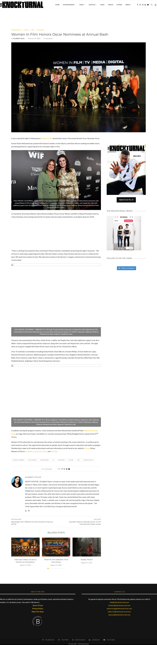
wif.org (87, 448)
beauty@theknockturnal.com (119, 615)
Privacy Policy (37, 608)
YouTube (54, 451)
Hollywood (32, 460)
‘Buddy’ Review (87, 560)
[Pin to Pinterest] (66, 469)
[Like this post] (59, 469)
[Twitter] (140, 4)
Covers (119, 5)
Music (81, 5)
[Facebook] (137, 4)
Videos (110, 5)
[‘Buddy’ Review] (87, 547)
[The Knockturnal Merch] (124, 217)
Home (57, 5)
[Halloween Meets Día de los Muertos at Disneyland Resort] (25, 547)
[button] (14, 553)
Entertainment (68, 5)
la (53, 460)
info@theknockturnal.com (119, 602)
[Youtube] (148, 4)
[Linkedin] (145, 4)
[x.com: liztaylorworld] (26, 511)
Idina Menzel (44, 460)
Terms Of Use (38, 605)
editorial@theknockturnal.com (119, 612)
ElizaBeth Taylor (19, 38)
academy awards (18, 460)
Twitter (44, 451)
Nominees (61, 460)
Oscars (71, 460)
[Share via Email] (69, 469)
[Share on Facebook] (62, 469)
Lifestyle (92, 5)
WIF (78, 460)
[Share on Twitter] (64, 469)
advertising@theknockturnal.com (119, 608)
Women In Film (46, 138)
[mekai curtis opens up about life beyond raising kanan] (127, 145)
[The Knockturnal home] (126, 281)
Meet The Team (38, 612)
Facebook (28, 451)
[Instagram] (142, 4)
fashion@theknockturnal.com (119, 605)
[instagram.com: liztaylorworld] (29, 511)
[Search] (151, 4)
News (102, 5)
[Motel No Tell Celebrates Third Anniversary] (56, 547)
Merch (127, 5)
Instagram (37, 451)
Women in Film (88, 460)
